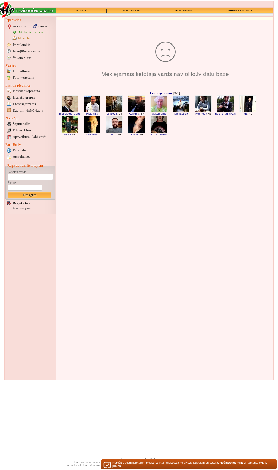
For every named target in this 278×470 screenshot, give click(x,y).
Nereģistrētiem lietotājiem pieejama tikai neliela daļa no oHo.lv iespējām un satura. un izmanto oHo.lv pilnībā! (189, 464)
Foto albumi (22, 71)
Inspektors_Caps (69, 113)
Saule (134, 134)
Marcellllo (92, 134)
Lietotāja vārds (17, 172)
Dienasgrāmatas (24, 104)
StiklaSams (159, 113)
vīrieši (42, 26)
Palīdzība (20, 150)
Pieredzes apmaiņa (26, 91)
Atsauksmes (21, 156)
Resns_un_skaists (226, 113)
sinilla (67, 134)
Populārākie (21, 45)
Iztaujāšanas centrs (26, 51)
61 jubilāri (24, 38)
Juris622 (112, 113)
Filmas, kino (22, 130)
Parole (12, 183)
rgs (245, 113)
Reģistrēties (21, 203)
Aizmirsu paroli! (23, 208)
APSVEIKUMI (131, 10)
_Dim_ (112, 134)
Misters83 (92, 113)
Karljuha (134, 113)
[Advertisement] (30, 296)
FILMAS (81, 10)
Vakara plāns (22, 58)
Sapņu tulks (21, 124)
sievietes (19, 26)
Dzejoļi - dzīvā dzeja (28, 110)
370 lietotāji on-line (30, 32)
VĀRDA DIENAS (182, 10)
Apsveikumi (29, 137)
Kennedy (201, 113)
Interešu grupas (24, 97)
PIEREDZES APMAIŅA (240, 10)
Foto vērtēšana (23, 77)
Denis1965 (181, 113)
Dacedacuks (159, 134)
